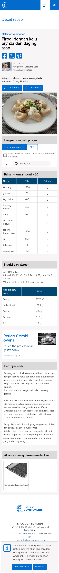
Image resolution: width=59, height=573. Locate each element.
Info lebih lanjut (22, 566)
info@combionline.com (33, 540)
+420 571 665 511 (21, 533)
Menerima (40, 566)
